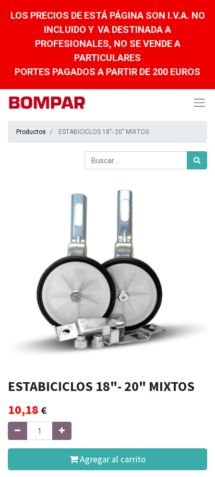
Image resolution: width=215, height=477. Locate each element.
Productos (31, 132)
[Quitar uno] (17, 431)
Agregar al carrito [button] (112, 459)
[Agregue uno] (61, 431)
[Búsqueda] (197, 160)
